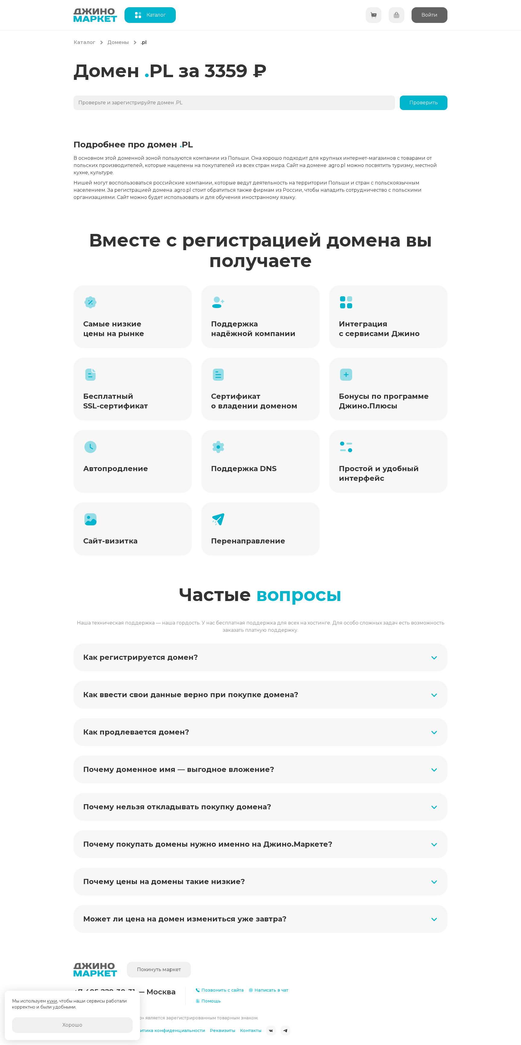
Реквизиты (222, 1030)
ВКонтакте (271, 1030)
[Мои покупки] (396, 15)
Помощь (211, 1001)
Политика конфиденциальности (168, 1030)
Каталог (84, 42)
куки (52, 1001)
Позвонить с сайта (222, 990)
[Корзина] (373, 15)
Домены (118, 42)
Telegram (285, 1030)
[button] (260, 657)
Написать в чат (271, 990)
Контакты (250, 1030)
